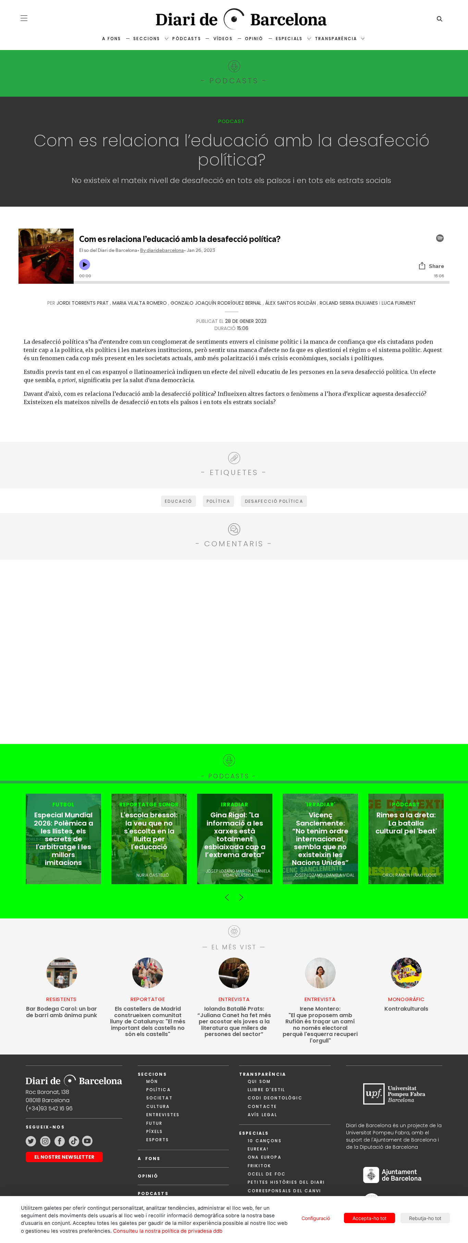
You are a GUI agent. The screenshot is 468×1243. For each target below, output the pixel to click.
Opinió (254, 38)
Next (240, 894)
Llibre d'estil (266, 1090)
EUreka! (258, 1149)
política (218, 501)
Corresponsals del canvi (284, 1191)
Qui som (259, 1081)
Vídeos (223, 38)
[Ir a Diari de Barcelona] (74, 1079)
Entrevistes (163, 1115)
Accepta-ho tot (369, 1218)
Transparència (336, 38)
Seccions (146, 38)
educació (178, 501)
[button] (24, 18)
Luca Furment (399, 303)
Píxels (154, 1131)
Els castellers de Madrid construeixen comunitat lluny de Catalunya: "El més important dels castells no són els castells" (147, 1022)
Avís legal (262, 1115)
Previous (227, 894)
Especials (289, 38)
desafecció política (274, 501)
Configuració (315, 1218)
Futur (154, 1123)
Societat (159, 1098)
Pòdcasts (186, 38)
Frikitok (259, 1166)
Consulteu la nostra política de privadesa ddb (167, 1231)
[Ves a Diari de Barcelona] (234, 19)
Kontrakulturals (406, 1009)
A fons (111, 38)
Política (158, 1090)
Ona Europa (264, 1157)
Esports (157, 1140)
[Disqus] (234, 650)
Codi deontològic (275, 1098)
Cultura (158, 1106)
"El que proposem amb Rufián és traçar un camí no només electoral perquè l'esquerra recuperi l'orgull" (320, 1025)
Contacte (262, 1106)
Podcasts (153, 1193)
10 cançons (265, 1141)
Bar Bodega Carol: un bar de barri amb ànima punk (61, 1012)
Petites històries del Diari (286, 1182)
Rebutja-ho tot (425, 1218)
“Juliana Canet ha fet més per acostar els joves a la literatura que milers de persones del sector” (234, 1022)
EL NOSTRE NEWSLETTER (64, 1157)
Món (152, 1081)
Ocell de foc (267, 1174)
